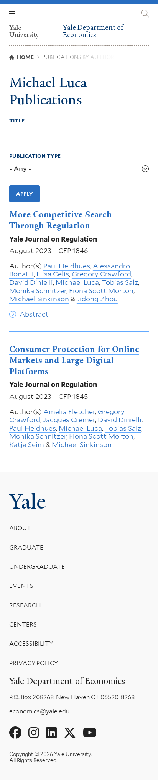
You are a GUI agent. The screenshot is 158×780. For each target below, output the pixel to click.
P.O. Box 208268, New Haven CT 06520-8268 (72, 697)
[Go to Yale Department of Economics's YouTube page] (90, 733)
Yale (27, 501)
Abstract (34, 314)
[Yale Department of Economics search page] (145, 14)
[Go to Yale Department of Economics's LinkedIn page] (51, 733)
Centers (23, 624)
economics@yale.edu (39, 711)
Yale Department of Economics (93, 31)
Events (21, 585)
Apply (24, 194)
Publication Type (35, 156)
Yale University (24, 31)
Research (25, 605)
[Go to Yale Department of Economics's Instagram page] (33, 733)
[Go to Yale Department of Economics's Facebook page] (15, 733)
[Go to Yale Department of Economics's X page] (70, 733)
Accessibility (31, 643)
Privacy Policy (33, 663)
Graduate (26, 547)
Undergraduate (37, 566)
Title (17, 120)
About (20, 528)
